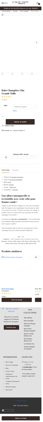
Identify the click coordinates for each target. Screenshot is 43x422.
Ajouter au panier (20, 122)
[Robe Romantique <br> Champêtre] (17, 271)
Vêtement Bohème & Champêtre (29, 348)
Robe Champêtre (24, 11)
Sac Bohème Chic (29, 344)
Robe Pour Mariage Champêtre (29, 325)
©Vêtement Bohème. (21, 401)
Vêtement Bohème (6, 11)
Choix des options (16, 300)
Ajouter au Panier (21, 418)
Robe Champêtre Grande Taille (29, 239)
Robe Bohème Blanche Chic (28, 340)
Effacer (15, 110)
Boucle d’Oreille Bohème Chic (29, 335)
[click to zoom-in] (21, 42)
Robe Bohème (28, 318)
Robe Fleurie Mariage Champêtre (29, 330)
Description (15, 170)
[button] (6, 97)
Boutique (15, 11)
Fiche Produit (6, 170)
